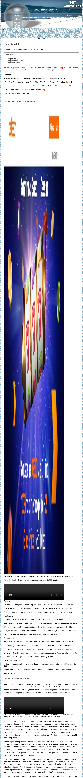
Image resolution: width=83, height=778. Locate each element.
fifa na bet (17, 22)
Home (17, 16)
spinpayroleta (14, 62)
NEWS (17, 19)
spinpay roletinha (17, 26)
